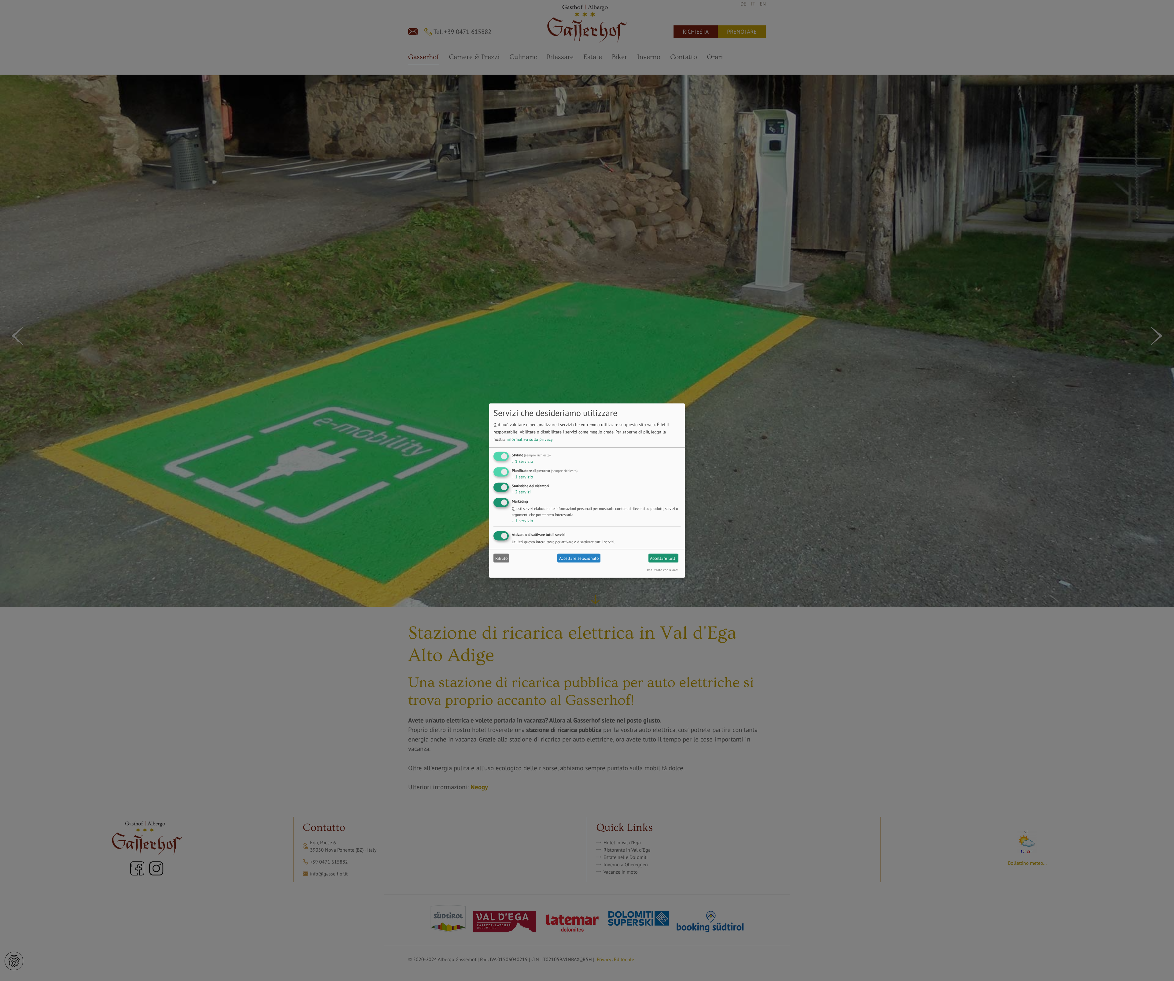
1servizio (522, 461)
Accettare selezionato (579, 558)
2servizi (521, 492)
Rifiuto (501, 558)
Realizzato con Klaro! (662, 570)
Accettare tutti (663, 558)
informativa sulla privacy (529, 439)
